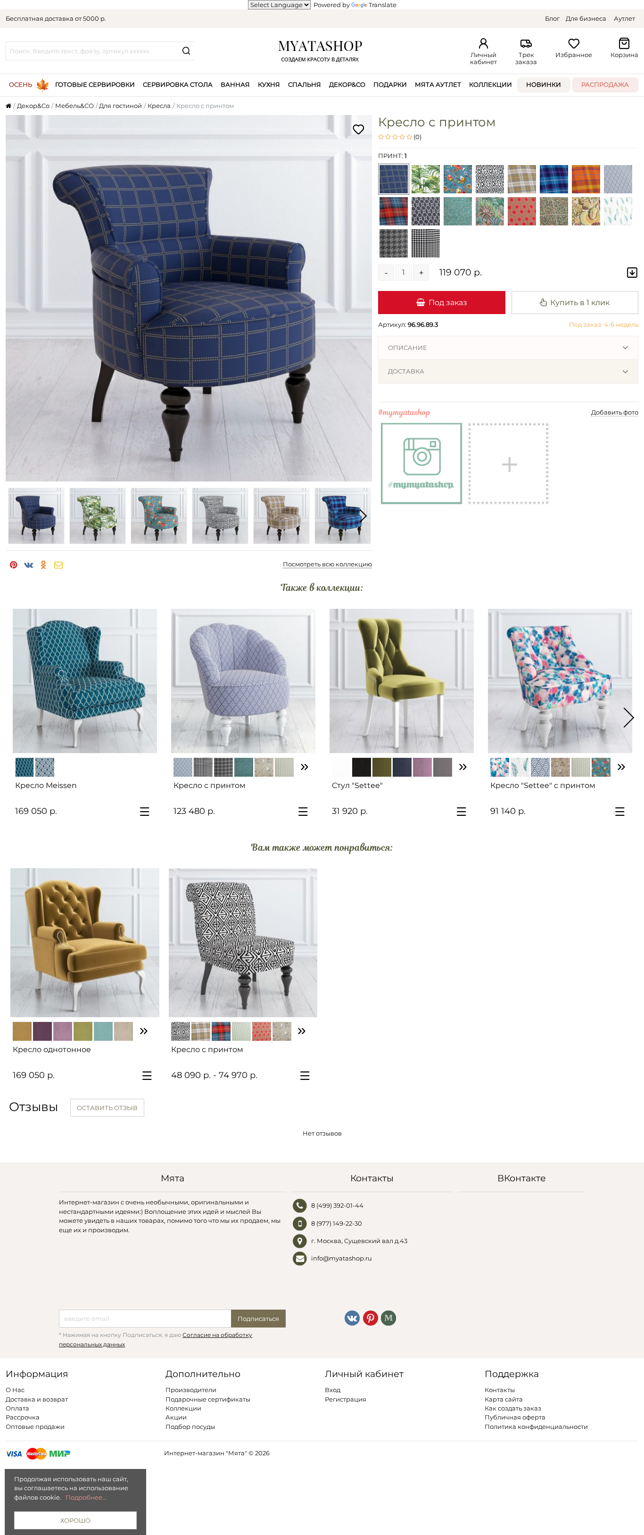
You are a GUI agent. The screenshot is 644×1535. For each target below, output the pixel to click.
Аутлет (624, 18)
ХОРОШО (75, 1520)
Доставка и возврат (37, 1399)
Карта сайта (504, 1399)
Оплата (17, 1408)
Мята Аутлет (438, 84)
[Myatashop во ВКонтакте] (352, 1317)
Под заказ (448, 302)
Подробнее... (86, 1497)
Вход (332, 1390)
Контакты (500, 1390)
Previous (15, 516)
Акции (176, 1417)
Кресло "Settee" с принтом (542, 785)
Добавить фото (614, 412)
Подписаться (258, 1318)
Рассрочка (23, 1417)
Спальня (304, 84)
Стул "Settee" (357, 785)
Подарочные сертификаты (207, 1399)
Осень (20, 84)
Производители (190, 1390)
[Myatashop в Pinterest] (370, 1317)
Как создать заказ (513, 1408)
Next (362, 516)
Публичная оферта (515, 1417)
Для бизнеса (586, 18)
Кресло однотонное (52, 1049)
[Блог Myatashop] (388, 1317)
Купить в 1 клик (580, 302)
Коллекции (490, 84)
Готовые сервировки (95, 84)
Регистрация (345, 1399)
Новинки (543, 84)
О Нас (15, 1390)
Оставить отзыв (107, 1108)
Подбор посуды (190, 1426)
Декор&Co (347, 84)
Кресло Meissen (46, 785)
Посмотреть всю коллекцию (327, 564)
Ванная (235, 84)
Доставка (406, 371)
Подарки (390, 84)
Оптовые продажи (35, 1426)
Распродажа (605, 84)
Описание (407, 347)
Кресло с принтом (209, 785)
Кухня (269, 84)
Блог (552, 18)
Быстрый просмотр (89, 742)
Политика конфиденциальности (536, 1426)
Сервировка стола (178, 84)
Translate (382, 4)
